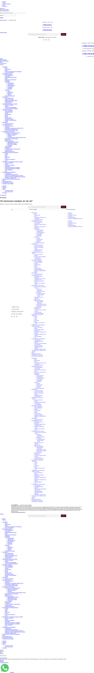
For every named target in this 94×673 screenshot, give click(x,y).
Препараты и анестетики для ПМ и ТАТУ (14, 128)
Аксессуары (7, 76)
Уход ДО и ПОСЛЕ (9, 72)
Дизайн (6, 113)
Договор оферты (72, 217)
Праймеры (10, 87)
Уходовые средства (9, 118)
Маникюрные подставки (13, 142)
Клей (6, 78)
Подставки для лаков (12, 144)
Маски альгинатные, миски (11, 100)
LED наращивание (9, 75)
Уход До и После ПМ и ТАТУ (11, 130)
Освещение (7, 147)
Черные (9, 94)
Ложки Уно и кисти (9, 99)
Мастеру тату (8, 139)
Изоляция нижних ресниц (10, 77)
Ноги (6, 155)
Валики (6, 106)
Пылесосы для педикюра (37, 356)
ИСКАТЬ (63, 34)
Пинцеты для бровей (9, 165)
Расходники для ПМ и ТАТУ (11, 129)
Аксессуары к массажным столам (12, 132)
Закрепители (10, 84)
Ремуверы (10, 88)
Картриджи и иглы (9, 125)
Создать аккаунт (5, 10)
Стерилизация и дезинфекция (38, 338)
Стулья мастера (8, 150)
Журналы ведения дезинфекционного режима (15, 176)
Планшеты (7, 80)
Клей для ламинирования (10, 107)
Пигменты (7, 127)
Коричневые (10, 92)
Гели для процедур (9, 98)
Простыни (7, 157)
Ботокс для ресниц (9, 105)
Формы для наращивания (10, 120)
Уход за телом (8, 102)
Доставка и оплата (9, 190)
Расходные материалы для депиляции (13, 71)
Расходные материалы (10, 95)
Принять (2, 660)
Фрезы (6, 121)
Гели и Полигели (9, 111)
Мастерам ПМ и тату (36, 275)
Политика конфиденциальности (75, 218)
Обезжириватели (11, 85)
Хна (6, 170)
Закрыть (2, 513)
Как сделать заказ (9, 191)
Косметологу (35, 244)
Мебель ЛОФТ (8, 146)
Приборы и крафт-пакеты (10, 177)
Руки (6, 158)
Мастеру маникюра (9, 140)
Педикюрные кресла (36, 353)
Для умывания (11, 83)
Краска (6, 164)
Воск (6, 68)
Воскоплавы (7, 69)
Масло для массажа (9, 123)
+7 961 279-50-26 (47, 30)
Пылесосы (10, 145)
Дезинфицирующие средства (11, 174)
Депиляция (34, 212)
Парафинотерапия (9, 101)
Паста (6, 70)
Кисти (6, 115)
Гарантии (70, 213)
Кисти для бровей (9, 162)
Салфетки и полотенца (10, 159)
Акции (69, 212)
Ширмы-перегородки (9, 151)
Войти (2, 17)
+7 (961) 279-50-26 (88, 53)
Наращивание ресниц (36, 220)
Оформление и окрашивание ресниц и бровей (38, 325)
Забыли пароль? (3, 20)
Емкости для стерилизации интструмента (14, 175)
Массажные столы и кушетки (11, 138)
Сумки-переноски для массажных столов (17, 137)
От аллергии (10, 86)
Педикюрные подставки (37, 354)
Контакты (70, 216)
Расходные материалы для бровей (12, 167)
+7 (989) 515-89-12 (88, 46)
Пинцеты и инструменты (10, 79)
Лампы (6, 116)
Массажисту (34, 272)
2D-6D (9, 91)
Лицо (6, 154)
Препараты (7, 81)
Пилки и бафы (8, 117)
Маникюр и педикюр (36, 260)
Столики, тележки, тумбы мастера (12, 148)
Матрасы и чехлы (11, 135)
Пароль (2, 15)
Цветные (10, 93)
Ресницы (7, 90)
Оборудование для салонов (38, 285)
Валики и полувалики (12, 133)
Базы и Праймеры (9, 110)
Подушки (10, 136)
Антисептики (8, 173)
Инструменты (8, 114)
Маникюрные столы (12, 143)
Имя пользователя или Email (6, 12)
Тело (6, 160)
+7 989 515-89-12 (47, 24)
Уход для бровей (8, 169)
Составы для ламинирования (11, 108)
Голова (6, 153)
